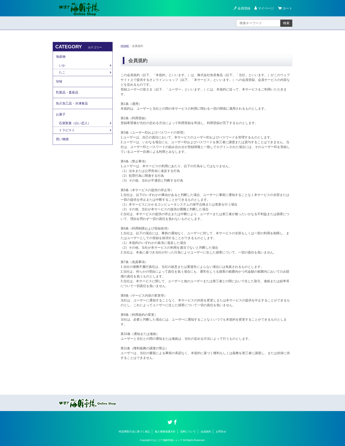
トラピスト (67, 130)
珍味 (59, 81)
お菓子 (60, 114)
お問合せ (221, 431)
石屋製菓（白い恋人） (75, 123)
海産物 (60, 56)
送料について (188, 431)
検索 (286, 23)
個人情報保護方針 (165, 431)
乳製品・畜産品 (67, 92)
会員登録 (244, 8)
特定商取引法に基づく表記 (134, 431)
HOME (125, 46)
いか (62, 65)
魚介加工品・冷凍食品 (72, 103)
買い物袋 (62, 139)
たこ (62, 72)
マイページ (266, 8)
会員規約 (206, 431)
